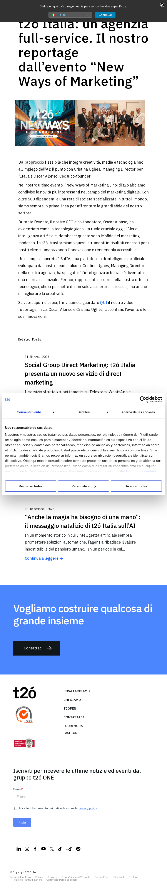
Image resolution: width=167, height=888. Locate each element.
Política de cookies (141, 471)
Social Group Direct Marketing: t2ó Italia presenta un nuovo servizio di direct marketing (80, 373)
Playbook (119, 877)
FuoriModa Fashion (73, 729)
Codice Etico (102, 877)
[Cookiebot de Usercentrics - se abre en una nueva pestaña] (143, 399)
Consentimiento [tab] (29, 412)
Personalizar (81, 486)
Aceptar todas (136, 486)
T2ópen (69, 708)
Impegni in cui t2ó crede (76, 877)
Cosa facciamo (76, 691)
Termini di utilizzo (20, 877)
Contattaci (33, 648)
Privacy (39, 877)
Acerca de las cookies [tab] (138, 412)
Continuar (105, 15)
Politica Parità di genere (28, 879)
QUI (103, 302)
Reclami (133, 877)
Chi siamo (72, 700)
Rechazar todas (30, 486)
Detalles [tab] (83, 412)
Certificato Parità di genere (61, 879)
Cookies (52, 877)
